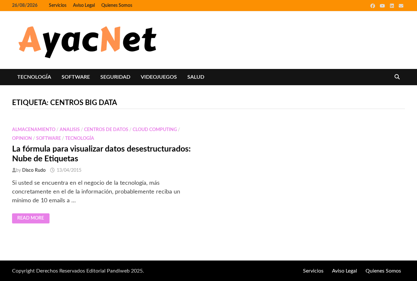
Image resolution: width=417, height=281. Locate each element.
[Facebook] (373, 6)
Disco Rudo (34, 170)
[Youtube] (383, 6)
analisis (70, 129)
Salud (195, 77)
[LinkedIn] (392, 6)
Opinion (22, 138)
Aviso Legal (84, 5)
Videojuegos (159, 77)
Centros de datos (106, 129)
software (76, 77)
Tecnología (34, 77)
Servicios (57, 5)
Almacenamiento (33, 129)
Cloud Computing (155, 129)
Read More (33, 218)
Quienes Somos (116, 5)
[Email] (401, 6)
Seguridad (115, 77)
